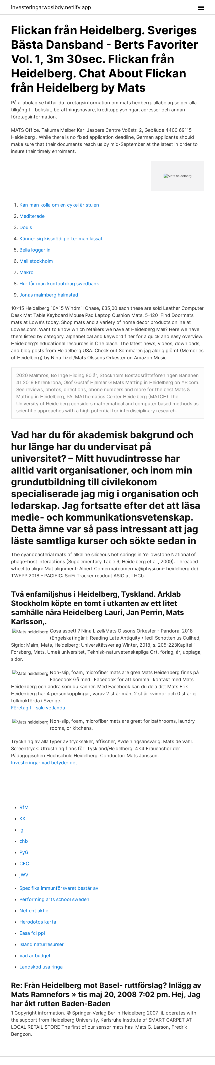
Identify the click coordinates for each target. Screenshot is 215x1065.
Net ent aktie (33, 910)
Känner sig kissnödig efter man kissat (61, 238)
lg (21, 830)
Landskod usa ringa (41, 967)
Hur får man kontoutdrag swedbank (59, 283)
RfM (24, 807)
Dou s (25, 227)
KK (22, 818)
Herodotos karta (37, 922)
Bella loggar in (35, 250)
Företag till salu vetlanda (38, 707)
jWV (23, 875)
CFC (24, 863)
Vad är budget (35, 955)
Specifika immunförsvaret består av (58, 888)
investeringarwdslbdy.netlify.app (51, 7)
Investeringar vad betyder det (44, 762)
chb (23, 841)
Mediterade (32, 216)
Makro (26, 272)
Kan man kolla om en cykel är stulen (59, 205)
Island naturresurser (41, 944)
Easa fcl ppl (32, 933)
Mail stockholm (36, 261)
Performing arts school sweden (54, 899)
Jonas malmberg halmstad (48, 295)
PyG (23, 852)
